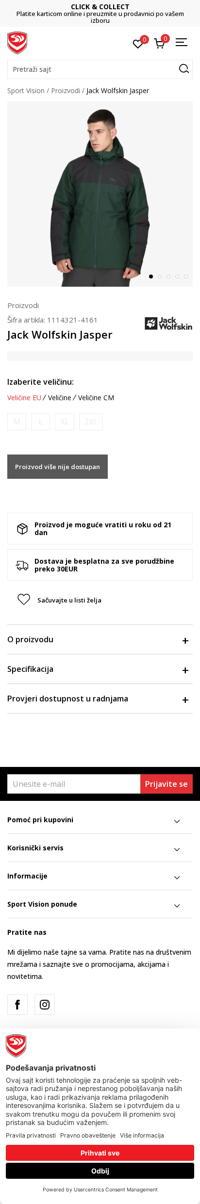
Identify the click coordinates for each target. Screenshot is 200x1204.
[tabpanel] (100, 194)
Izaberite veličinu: (40, 381)
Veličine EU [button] (24, 398)
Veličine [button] (59, 398)
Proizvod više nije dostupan (57, 466)
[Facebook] (17, 1004)
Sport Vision (26, 90)
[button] (100, 69)
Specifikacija (30, 669)
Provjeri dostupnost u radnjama (67, 698)
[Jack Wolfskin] (168, 323)
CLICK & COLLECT (100, 6)
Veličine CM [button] (96, 398)
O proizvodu (30, 639)
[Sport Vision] (17, 42)
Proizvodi (65, 90)
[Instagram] (44, 1004)
